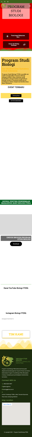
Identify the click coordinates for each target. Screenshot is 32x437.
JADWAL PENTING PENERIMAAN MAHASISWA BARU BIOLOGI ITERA (16, 202)
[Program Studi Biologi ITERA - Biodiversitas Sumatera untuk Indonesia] (7, 6)
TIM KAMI (16, 334)
